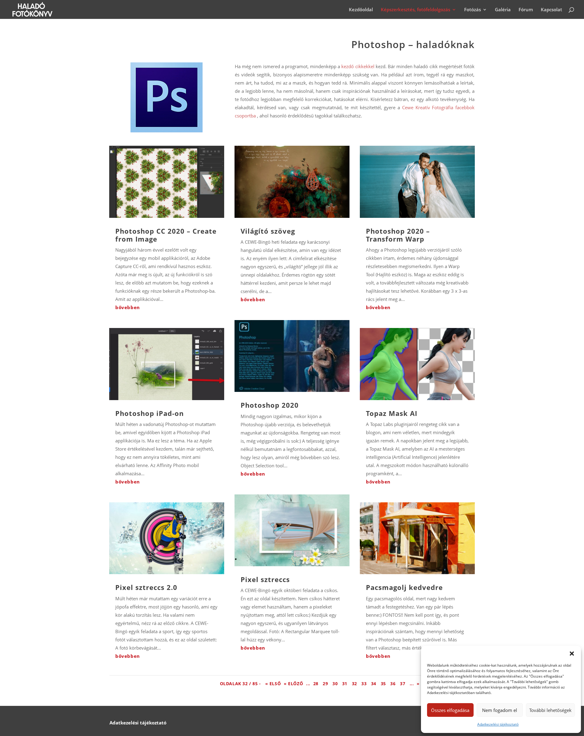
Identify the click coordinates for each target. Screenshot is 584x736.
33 (364, 683)
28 (316, 683)
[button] (572, 654)
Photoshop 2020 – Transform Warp (398, 234)
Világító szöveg (268, 230)
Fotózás (472, 9)
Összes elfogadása (450, 710)
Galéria (503, 9)
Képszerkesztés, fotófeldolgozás (415, 9)
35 (384, 683)
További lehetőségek (550, 710)
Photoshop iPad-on (149, 413)
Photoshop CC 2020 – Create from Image (166, 234)
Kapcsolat (551, 9)
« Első (273, 683)
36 (393, 683)
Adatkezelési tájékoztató (498, 724)
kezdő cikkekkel (357, 66)
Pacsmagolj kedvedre (404, 587)
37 (403, 683)
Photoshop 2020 (270, 405)
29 (326, 683)
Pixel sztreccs (265, 579)
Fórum (526, 9)
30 (335, 683)
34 (374, 683)
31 (345, 683)
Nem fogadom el (499, 710)
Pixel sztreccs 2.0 (146, 587)
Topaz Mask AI (391, 413)
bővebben (127, 307)
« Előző (293, 683)
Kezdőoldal (361, 9)
